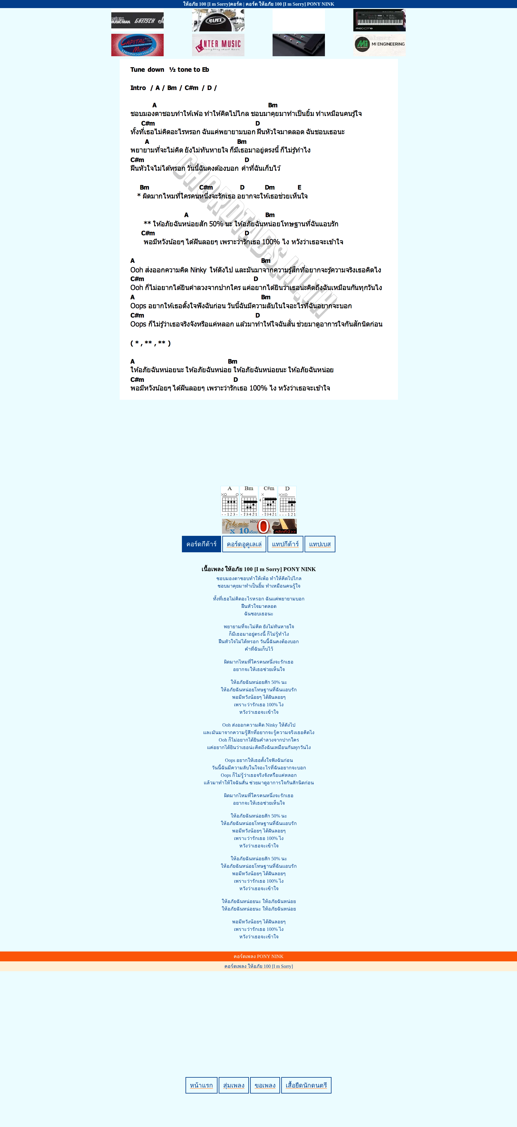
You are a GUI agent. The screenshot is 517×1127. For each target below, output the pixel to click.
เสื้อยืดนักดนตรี (306, 1085)
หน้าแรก (201, 1085)
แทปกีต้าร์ (285, 544)
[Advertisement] (259, 1014)
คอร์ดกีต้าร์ (201, 544)
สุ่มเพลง (233, 1085)
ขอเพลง (265, 1085)
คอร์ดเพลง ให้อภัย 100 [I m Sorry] (258, 966)
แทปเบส (320, 544)
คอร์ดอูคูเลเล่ (244, 544)
